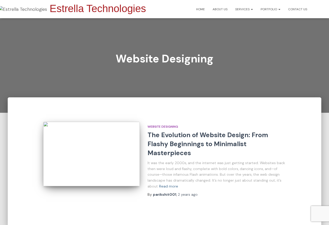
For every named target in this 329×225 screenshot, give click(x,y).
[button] (251, 9)
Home (200, 9)
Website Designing (163, 127)
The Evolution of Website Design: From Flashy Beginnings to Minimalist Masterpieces (208, 144)
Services (242, 9)
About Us (220, 9)
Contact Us (297, 9)
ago (188, 194)
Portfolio (269, 9)
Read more (168, 186)
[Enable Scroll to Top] (318, 214)
